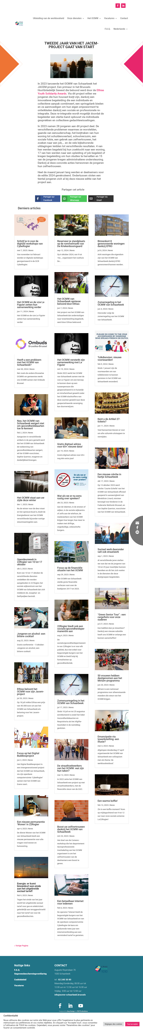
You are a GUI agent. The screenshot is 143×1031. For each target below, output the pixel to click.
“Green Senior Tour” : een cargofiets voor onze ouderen (112, 617)
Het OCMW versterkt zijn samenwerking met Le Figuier (71, 362)
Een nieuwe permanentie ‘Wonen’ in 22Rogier (31, 823)
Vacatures (109, 18)
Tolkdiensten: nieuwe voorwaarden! (109, 358)
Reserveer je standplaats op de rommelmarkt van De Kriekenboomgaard (71, 244)
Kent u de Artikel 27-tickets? (109, 420)
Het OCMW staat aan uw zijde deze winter (30, 499)
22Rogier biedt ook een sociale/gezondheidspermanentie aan (70, 629)
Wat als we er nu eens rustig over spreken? (69, 497)
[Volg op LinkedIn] (123, 5)
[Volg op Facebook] (117, 5)
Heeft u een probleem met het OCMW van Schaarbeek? (29, 362)
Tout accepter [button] (132, 1024)
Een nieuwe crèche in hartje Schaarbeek (109, 475)
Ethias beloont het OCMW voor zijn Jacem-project (30, 691)
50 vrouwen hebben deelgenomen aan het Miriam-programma (110, 678)
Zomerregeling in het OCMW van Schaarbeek (111, 303)
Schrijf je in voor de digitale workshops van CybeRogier (30, 244)
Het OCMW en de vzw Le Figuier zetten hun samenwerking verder (30, 305)
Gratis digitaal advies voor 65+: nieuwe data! (70, 445)
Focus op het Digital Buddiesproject (28, 754)
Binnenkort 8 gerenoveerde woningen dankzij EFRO (111, 244)
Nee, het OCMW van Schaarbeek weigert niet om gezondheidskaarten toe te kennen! (30, 424)
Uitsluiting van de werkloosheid (48, 18)
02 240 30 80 (64, 979)
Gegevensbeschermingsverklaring (30, 973)
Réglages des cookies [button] (113, 1024)
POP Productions (82, 1011)
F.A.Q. (107, 29)
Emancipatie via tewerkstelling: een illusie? (108, 739)
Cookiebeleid (20, 979)
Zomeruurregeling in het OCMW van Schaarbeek (70, 702)
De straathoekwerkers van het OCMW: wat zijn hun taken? (70, 768)
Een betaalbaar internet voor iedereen (70, 902)
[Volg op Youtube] (80, 1005)
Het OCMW (92, 18)
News (30, 250)
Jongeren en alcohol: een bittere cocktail (31, 635)
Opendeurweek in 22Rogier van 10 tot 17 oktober (29, 562)
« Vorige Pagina (21, 946)
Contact (124, 18)
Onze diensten (74, 18)
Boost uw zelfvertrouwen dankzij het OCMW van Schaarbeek (71, 829)
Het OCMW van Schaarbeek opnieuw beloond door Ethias (69, 301)
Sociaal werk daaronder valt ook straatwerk (111, 550)
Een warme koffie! (108, 800)
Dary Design (71, 1011)
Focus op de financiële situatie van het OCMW (70, 569)
